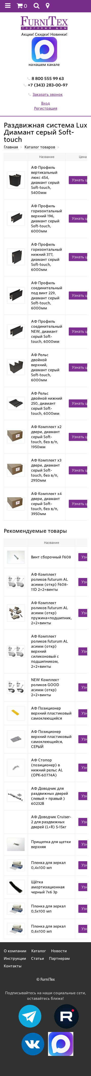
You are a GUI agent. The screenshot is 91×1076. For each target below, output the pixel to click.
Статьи (37, 959)
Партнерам (59, 959)
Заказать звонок (48, 95)
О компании (15, 951)
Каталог (38, 951)
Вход (45, 103)
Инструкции (15, 959)
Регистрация (45, 108)
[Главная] (44, 23)
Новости (59, 951)
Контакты (12, 966)
